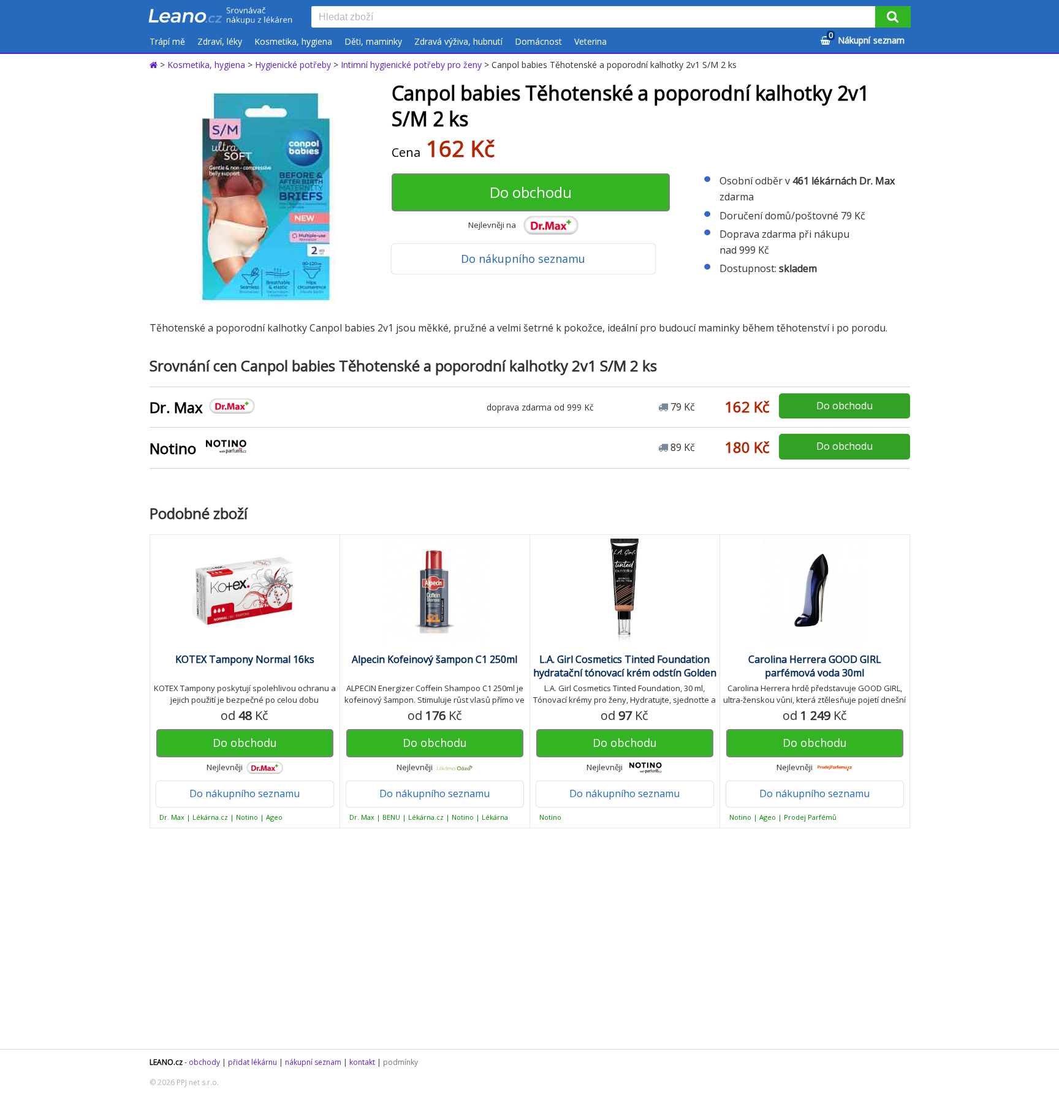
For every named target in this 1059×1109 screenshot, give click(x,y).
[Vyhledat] (893, 17)
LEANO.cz (166, 1062)
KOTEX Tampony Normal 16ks (244, 659)
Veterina (590, 41)
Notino (173, 448)
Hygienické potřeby (293, 64)
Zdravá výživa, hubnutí (458, 41)
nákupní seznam (313, 1062)
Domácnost (538, 41)
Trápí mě (167, 41)
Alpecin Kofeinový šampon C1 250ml (434, 659)
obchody (204, 1062)
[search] (595, 17)
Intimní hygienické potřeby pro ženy (411, 64)
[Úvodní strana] (220, 16)
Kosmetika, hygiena (293, 41)
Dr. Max (176, 407)
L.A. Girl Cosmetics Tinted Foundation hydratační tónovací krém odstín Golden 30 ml (624, 673)
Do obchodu (531, 192)
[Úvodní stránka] (155, 64)
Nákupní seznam (867, 38)
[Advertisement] (523, 938)
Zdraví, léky (219, 41)
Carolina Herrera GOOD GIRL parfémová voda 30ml (814, 666)
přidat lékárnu (252, 1062)
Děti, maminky (373, 41)
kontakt (362, 1062)
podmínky (400, 1062)
